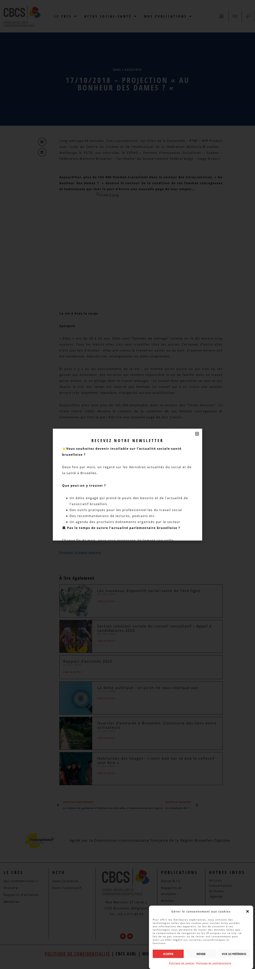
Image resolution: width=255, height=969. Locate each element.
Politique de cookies (182, 963)
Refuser (201, 954)
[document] (127, 484)
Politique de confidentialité (213, 963)
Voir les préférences (234, 954)
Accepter (168, 954)
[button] (247, 911)
